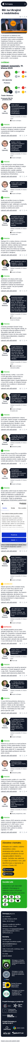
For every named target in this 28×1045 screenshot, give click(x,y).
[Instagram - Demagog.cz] (11, 896)
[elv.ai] (6, 1033)
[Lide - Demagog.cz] (5, 904)
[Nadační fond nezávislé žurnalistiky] (7, 1006)
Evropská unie (14, 234)
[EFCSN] (6, 993)
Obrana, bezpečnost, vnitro (19, 813)
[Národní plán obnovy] (17, 1006)
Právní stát (14, 660)
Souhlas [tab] (4, 508)
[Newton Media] (18, 1028)
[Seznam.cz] (18, 1033)
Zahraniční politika (15, 368)
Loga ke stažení (7, 956)
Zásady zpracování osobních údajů (10, 1041)
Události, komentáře (10, 66)
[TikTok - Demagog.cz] (5, 900)
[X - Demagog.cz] (18, 896)
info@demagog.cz (7, 951)
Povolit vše (14, 535)
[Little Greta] (7, 1028)
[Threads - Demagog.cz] (11, 900)
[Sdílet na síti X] (22, 17)
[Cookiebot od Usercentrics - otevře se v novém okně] (19, 504)
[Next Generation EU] (9, 1011)
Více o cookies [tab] (22, 508)
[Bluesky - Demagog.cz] (18, 900)
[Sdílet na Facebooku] (20, 17)
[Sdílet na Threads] (24, 17)
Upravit (13, 540)
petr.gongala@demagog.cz (9, 944)
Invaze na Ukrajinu (16, 120)
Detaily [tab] (13, 508)
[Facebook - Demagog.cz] (5, 896)
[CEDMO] (12, 985)
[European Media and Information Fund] (9, 1016)
